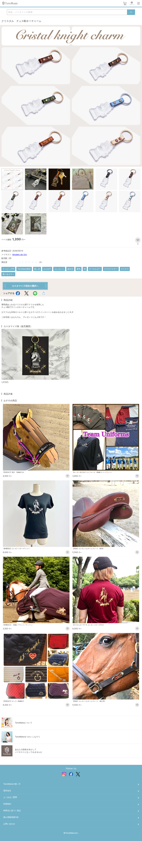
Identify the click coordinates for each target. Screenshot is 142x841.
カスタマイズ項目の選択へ (25, 285)
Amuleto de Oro (19, 254)
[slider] (29, 262)
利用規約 (7, 804)
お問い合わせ (9, 824)
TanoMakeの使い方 (12, 784)
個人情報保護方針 (11, 817)
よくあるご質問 (10, 797)
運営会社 (7, 790)
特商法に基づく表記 (12, 810)
